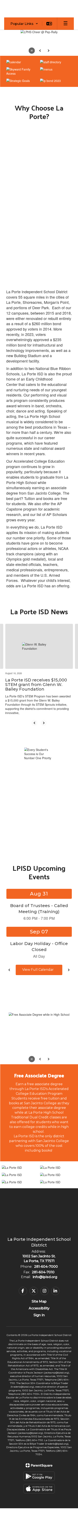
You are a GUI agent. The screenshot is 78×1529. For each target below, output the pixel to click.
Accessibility (39, 1308)
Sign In (39, 1315)
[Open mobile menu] (65, 23)
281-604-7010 (43, 1272)
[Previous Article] (34, 723)
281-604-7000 (46, 1267)
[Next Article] (44, 723)
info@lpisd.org (45, 1277)
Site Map (39, 1301)
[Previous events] (9, 970)
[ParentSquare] (39, 1465)
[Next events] (69, 970)
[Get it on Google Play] (39, 1476)
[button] (24, 23)
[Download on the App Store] (39, 1488)
